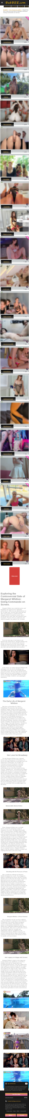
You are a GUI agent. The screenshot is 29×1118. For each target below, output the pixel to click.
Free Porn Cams (7, 6)
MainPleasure (7, 426)
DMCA (18, 1111)
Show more (15, 576)
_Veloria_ (6, 97)
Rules (14, 1111)
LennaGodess (7, 42)
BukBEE (5, 10)
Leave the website (9, 1097)
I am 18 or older (16, 1094)
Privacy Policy (9, 1111)
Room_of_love (7, 234)
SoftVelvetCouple (8, 399)
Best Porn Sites (21, 6)
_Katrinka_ (6, 508)
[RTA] (25, 1097)
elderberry (6, 261)
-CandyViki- (6, 206)
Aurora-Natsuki (7, 454)
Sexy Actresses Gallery (15, 10)
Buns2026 (6, 179)
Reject (10, 1115)
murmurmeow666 (8, 344)
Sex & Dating (14, 6)
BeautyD (5, 481)
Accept (22, 1115)
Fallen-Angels (7, 316)
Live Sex (26, 6)
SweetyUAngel (7, 69)
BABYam (5, 152)
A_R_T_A (6, 289)
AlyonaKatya (7, 371)
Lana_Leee (6, 536)
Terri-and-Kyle (7, 124)
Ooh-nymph (6, 563)
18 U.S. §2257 (23, 1111)
